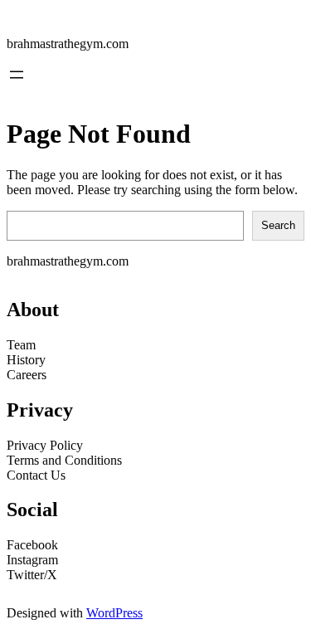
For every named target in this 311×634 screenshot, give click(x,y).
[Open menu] (17, 75)
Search (278, 225)
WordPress (114, 613)
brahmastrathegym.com (68, 44)
